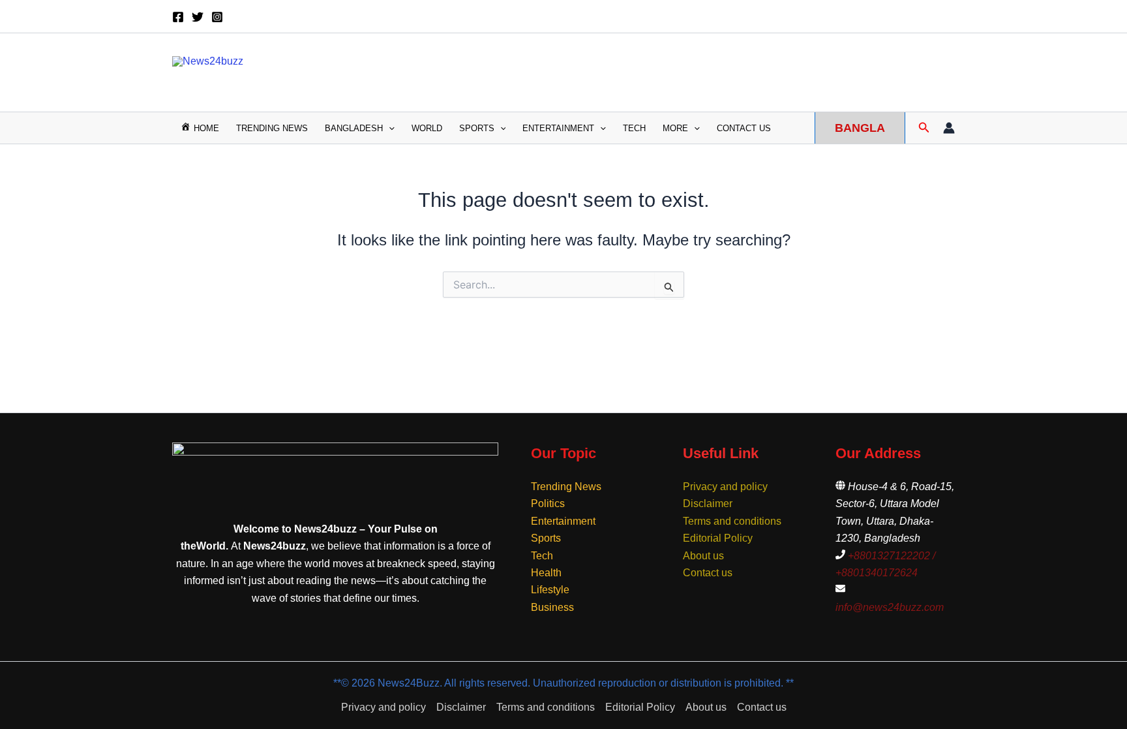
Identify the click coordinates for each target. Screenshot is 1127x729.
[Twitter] (197, 17)
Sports (476, 128)
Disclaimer (707, 503)
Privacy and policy (725, 486)
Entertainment (558, 128)
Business (552, 607)
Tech (634, 128)
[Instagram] (217, 17)
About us (703, 555)
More (675, 128)
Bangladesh (354, 128)
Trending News (272, 128)
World (427, 128)
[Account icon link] (949, 128)
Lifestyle (550, 589)
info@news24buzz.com (889, 607)
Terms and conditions (732, 521)
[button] (389, 128)
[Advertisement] (710, 69)
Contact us (744, 128)
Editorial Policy (718, 538)
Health (546, 572)
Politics (548, 503)
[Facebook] (178, 17)
